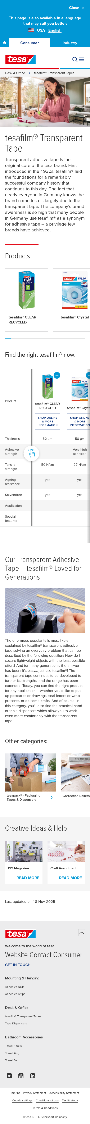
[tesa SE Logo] (20, 59)
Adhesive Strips (15, 994)
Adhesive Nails (14, 986)
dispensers (27, 710)
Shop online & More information (48, 421)
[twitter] (9, 1077)
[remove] (57, 375)
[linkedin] (32, 1077)
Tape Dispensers (16, 1023)
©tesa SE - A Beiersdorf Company (45, 1117)
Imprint (15, 1092)
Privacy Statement (34, 1092)
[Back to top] (81, 932)
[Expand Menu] (81, 59)
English (55, 30)
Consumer (29, 43)
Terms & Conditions (45, 1108)
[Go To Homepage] (4, 42)
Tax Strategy (70, 1100)
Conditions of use (47, 1100)
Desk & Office (15, 73)
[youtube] (21, 1077)
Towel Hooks (13, 1045)
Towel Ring (12, 1053)
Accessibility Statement (64, 1092)
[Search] (75, 59)
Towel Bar (11, 1060)
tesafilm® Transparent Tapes (23, 1016)
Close (74, 7)
